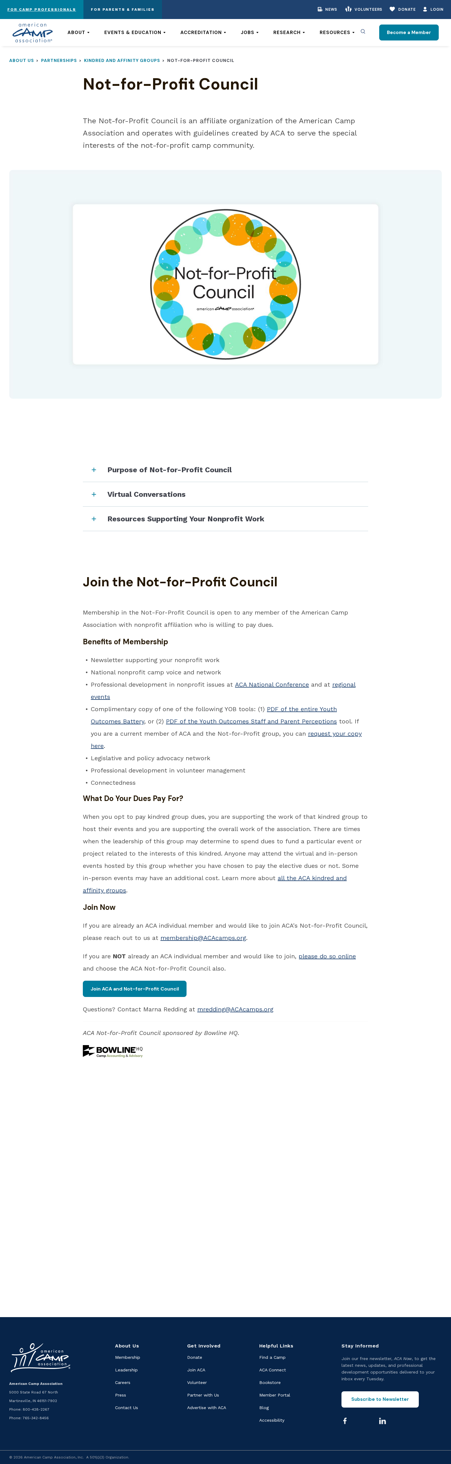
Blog (264, 1407)
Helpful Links (276, 1346)
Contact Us (126, 1407)
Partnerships (59, 60)
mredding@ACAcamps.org (235, 1009)
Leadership (126, 1369)
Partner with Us (203, 1395)
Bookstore (270, 1382)
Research (287, 32)
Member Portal (274, 1395)
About (76, 32)
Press (120, 1395)
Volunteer (197, 1382)
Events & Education (132, 32)
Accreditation (201, 32)
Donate (407, 9)
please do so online (327, 956)
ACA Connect (272, 1369)
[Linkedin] (382, 1420)
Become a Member (409, 32)
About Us (21, 60)
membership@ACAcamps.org (203, 937)
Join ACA (196, 1369)
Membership (127, 1357)
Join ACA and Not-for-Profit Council (135, 989)
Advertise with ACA (206, 1407)
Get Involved (204, 1346)
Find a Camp (272, 1357)
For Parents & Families (123, 9)
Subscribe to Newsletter (380, 1399)
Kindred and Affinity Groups (122, 60)
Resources (335, 32)
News (331, 9)
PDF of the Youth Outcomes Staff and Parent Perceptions (251, 721)
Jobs (247, 32)
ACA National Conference (272, 684)
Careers (122, 1382)
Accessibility (271, 1420)
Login (437, 9)
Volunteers (368, 9)
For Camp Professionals (41, 9)
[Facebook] (344, 1420)
